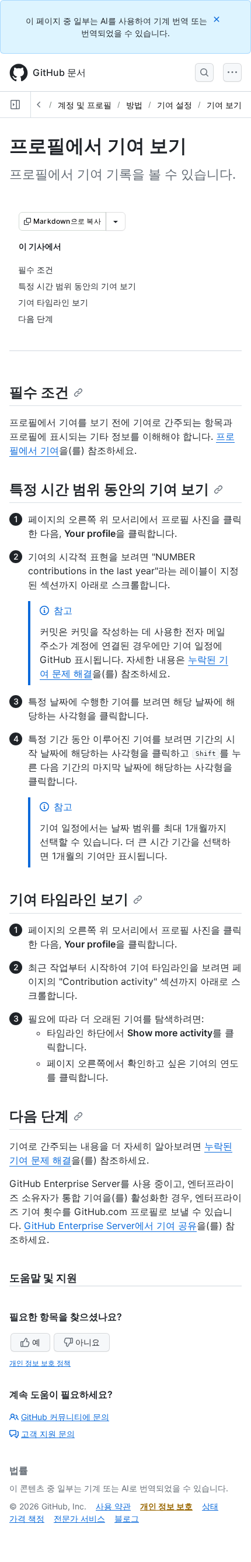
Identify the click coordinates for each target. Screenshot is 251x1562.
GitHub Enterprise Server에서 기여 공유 (110, 1225)
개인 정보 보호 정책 (40, 1363)
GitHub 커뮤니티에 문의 (65, 1417)
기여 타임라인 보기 (68, 899)
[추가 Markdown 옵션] (116, 221)
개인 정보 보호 (166, 1506)
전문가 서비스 (79, 1518)
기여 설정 (174, 105)
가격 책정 (26, 1518)
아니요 (87, 1342)
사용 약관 (113, 1506)
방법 (134, 105)
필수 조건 (39, 392)
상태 (210, 1506)
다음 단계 (39, 1116)
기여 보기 (224, 105)
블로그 (126, 1518)
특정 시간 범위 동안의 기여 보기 (109, 489)
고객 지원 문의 (48, 1434)
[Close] (217, 19)
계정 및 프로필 (84, 105)
